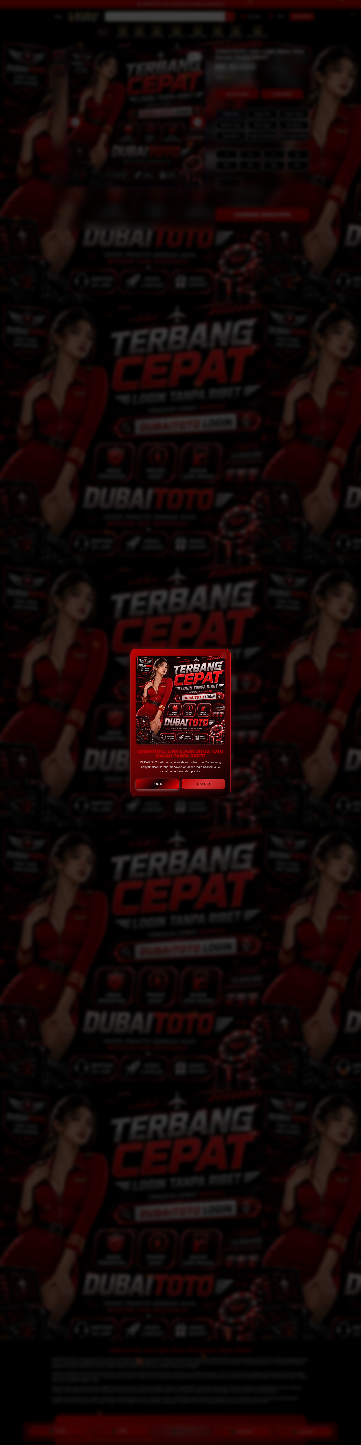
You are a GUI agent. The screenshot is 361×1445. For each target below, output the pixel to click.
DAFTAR (203, 784)
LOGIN (158, 784)
